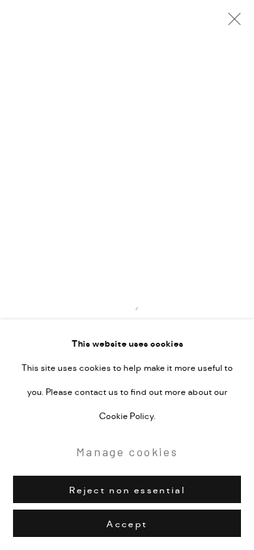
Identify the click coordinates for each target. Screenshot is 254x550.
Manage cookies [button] (127, 451)
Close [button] (231, 23)
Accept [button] (126, 523)
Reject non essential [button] (127, 490)
